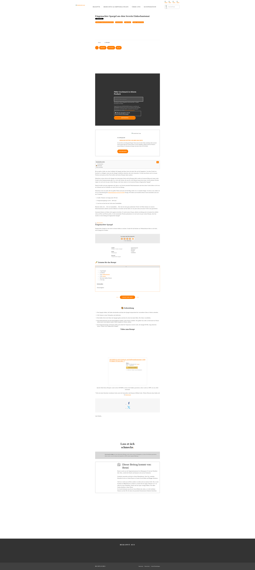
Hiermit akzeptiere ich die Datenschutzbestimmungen (122, 113)
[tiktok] (170, 2)
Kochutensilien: (100, 164)
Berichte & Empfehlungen (116, 7)
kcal (118, 47)
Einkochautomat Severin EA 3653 (116, 192)
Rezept (103, 47)
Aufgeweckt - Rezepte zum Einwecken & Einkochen (105, 22)
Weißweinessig (106, 274)
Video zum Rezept (99, 167)
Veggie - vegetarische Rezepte (138, 22)
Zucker (104, 276)
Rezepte (96, 7)
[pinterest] (178, 2)
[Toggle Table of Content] (157, 162)
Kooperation (150, 7)
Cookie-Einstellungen (155, 566)
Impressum (128, 394)
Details (138, 364)
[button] (121, 239)
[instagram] (166, 2)
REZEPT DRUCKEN (127, 297)
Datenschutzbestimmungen (130, 110)
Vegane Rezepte (127, 22)
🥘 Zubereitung (99, 165)
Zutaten (111, 47)
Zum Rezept (123, 151)
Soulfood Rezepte (119, 22)
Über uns (136, 7)
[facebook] (174, 2)
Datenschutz (147, 566)
